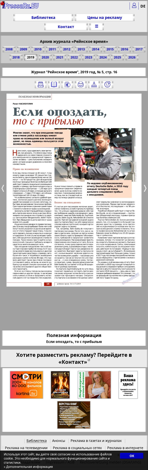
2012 (66, 49)
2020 (45, 57)
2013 (81, 49)
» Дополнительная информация (28, 467)
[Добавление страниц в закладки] (107, 84)
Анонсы (58, 440)
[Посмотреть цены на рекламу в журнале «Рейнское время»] (67, 84)
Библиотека (43, 17)
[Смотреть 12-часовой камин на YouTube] (60, 385)
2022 (74, 57)
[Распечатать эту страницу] (80, 84)
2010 (38, 49)
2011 (52, 49)
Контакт (66, 26)
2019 (30, 57)
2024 (103, 57)
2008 (9, 49)
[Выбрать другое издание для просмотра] (40, 84)
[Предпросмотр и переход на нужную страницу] (54, 84)
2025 (117, 57)
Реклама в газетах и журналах (96, 440)
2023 (88, 57)
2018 (16, 57)
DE (142, 6)
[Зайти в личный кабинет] (134, 6)
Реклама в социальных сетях (77, 447)
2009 (23, 49)
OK (132, 456)
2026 (132, 57)
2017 (139, 49)
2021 (59, 57)
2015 (110, 49)
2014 (95, 49)
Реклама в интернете (125, 447)
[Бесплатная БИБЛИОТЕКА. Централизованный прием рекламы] (20, 7)
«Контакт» (72, 361)
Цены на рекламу (104, 17)
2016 (124, 49)
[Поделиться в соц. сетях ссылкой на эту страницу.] (94, 84)
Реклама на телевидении (26, 447)
